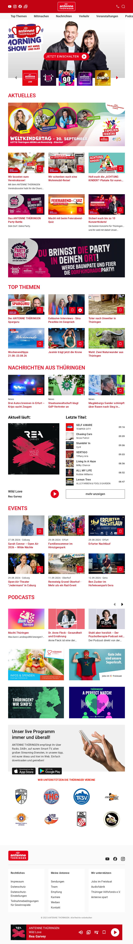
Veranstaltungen (107, 16)
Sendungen (57, 881)
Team (54, 886)
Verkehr (84, 16)
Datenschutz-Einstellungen (19, 893)
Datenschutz (18, 886)
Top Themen (19, 16)
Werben (55, 902)
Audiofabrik (98, 886)
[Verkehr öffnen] (26, 6)
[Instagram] (15, 6)
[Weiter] (122, 604)
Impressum (17, 881)
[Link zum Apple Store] (24, 772)
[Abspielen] (115, 932)
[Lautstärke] (80, 932)
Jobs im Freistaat (101, 881)
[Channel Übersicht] (88, 932)
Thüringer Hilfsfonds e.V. (106, 891)
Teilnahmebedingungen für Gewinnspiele (25, 903)
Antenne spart (99, 897)
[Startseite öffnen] (66, 6)
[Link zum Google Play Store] (50, 772)
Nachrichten (64, 16)
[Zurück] (114, 604)
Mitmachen (41, 16)
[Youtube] (9, 6)
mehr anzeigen (95, 494)
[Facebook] (20, 6)
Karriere (55, 897)
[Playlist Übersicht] (96, 932)
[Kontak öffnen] (118, 6)
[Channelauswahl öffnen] (123, 6)
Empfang (56, 891)
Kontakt (55, 907)
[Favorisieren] (104, 932)
